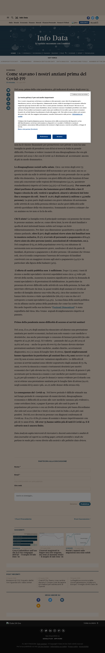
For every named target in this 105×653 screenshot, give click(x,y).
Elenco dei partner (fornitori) (28, 129)
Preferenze (44, 136)
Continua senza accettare (79, 94)
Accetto (59, 136)
